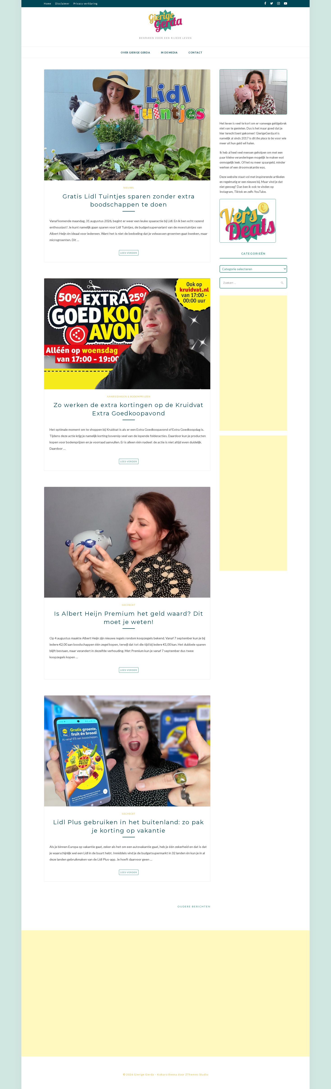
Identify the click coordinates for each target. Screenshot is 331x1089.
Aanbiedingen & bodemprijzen (128, 396)
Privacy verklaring (85, 3)
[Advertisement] (253, 363)
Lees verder (128, 252)
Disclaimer (62, 3)
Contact (195, 52)
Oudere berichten (194, 906)
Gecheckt (128, 604)
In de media (169, 52)
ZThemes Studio (196, 1074)
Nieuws (128, 187)
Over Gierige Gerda (135, 52)
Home (47, 3)
